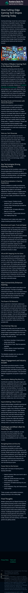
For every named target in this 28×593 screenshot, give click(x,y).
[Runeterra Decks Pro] (14, 2)
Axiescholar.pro (5, 578)
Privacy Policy (5, 560)
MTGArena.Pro (5, 575)
